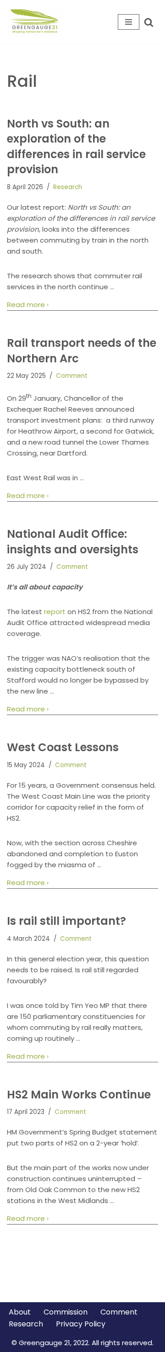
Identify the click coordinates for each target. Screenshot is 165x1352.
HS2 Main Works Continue (79, 1094)
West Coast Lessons (63, 747)
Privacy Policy (80, 1324)
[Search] (149, 22)
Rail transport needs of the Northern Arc (81, 350)
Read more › (28, 304)
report (55, 611)
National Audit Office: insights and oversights (72, 541)
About (20, 1312)
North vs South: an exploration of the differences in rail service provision (76, 146)
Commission (66, 1312)
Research (67, 187)
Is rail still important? (66, 920)
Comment (72, 375)
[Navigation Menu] (128, 22)
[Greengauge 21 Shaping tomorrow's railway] (36, 21)
